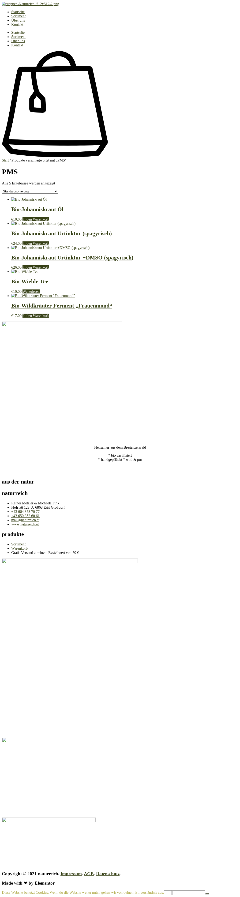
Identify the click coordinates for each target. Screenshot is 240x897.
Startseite (18, 12)
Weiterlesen (31, 291)
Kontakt (17, 24)
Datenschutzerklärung (188, 892)
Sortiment (18, 16)
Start (5, 160)
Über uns (18, 20)
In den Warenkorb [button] (35, 219)
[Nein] (207, 893)
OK (168, 892)
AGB (89, 873)
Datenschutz (108, 873)
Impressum (71, 873)
